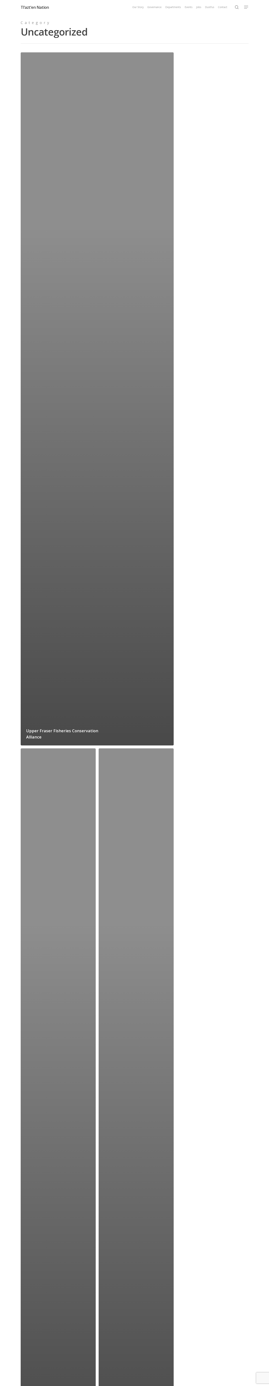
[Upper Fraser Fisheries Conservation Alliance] (97, 398)
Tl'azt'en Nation (35, 7)
